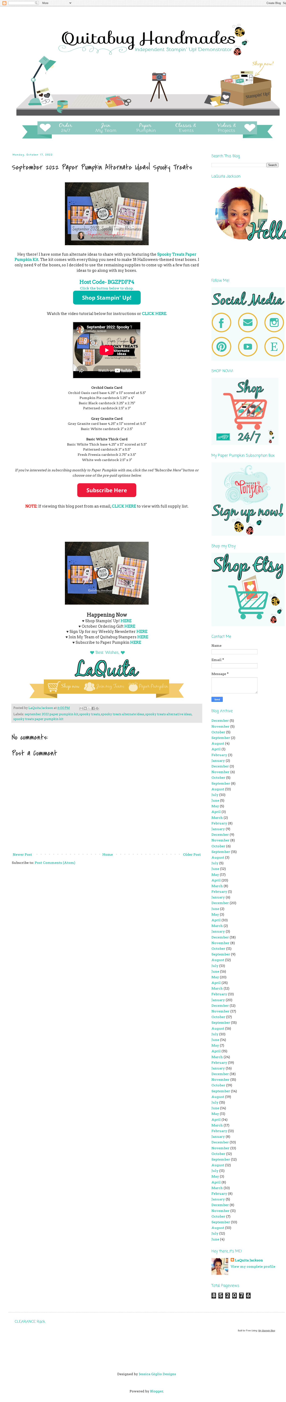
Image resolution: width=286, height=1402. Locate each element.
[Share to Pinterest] (97, 708)
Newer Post (22, 854)
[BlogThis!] (85, 708)
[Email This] (81, 708)
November (220, 726)
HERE (126, 621)
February (219, 755)
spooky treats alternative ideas (168, 714)
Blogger (156, 1391)
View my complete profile (253, 1267)
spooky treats (89, 714)
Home (107, 854)
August (217, 743)
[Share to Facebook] (93, 708)
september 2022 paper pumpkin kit (51, 714)
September (220, 738)
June (215, 800)
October (218, 732)
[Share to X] (89, 708)
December (220, 721)
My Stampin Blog (266, 1330)
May (215, 806)
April (216, 749)
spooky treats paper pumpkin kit (38, 719)
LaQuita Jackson (249, 1260)
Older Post (192, 854)
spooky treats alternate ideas (122, 714)
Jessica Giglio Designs (157, 1374)
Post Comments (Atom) (55, 863)
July (214, 795)
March (217, 818)
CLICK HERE (154, 313)
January (218, 761)
